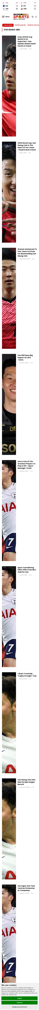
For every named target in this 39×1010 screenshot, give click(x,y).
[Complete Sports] (21, 17)
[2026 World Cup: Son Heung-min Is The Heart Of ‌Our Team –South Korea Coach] (9, 192)
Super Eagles (20, 25)
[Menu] (6, 16)
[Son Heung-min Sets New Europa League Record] (9, 828)
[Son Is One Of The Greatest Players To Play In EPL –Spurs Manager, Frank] (9, 510)
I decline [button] (19, 1002)
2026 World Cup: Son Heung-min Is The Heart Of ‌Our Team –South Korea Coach (27, 146)
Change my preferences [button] (19, 1007)
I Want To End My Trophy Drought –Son (27, 674)
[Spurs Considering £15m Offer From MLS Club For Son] (9, 616)
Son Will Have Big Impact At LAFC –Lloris (25, 357)
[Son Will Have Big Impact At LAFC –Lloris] (9, 404)
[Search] (32, 16)
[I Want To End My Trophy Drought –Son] (9, 722)
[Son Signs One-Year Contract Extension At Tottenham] (9, 935)
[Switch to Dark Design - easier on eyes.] (36, 17)
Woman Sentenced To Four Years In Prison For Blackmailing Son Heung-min (27, 252)
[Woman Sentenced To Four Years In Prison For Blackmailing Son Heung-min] (9, 298)
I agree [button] (19, 998)
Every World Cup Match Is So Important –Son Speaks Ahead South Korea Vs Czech (27, 41)
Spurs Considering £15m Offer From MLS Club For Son (27, 569)
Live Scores (8, 25)
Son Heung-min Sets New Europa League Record (26, 782)
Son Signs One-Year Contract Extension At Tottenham (26, 888)
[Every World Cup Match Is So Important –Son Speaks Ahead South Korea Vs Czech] (9, 86)
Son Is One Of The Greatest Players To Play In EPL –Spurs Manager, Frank (26, 464)
